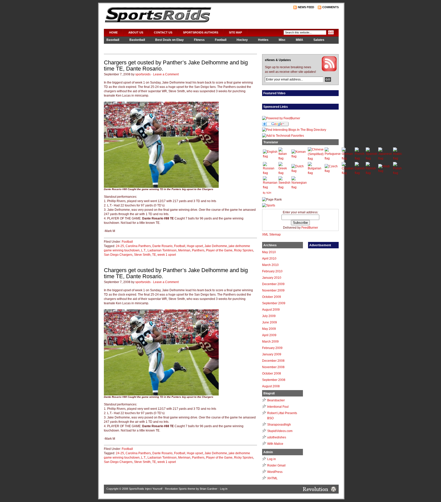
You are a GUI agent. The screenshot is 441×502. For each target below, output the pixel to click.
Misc (282, 40)
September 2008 (273, 380)
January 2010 (271, 277)
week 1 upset (166, 254)
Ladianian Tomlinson (162, 250)
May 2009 (269, 329)
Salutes (318, 40)
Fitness (199, 40)
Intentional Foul (278, 406)
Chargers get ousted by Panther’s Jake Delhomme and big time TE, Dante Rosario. (176, 65)
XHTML (272, 478)
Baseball (112, 40)
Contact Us (163, 32)
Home (113, 32)
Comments (330, 7)
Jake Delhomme (215, 246)
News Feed (306, 7)
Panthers (198, 250)
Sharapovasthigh (279, 424)
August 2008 (271, 386)
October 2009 (271, 297)
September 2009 (273, 303)
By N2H (267, 193)
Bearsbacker (276, 400)
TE (154, 254)
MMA (299, 40)
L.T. (143, 250)
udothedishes (276, 437)
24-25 (120, 246)
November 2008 (273, 367)
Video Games (116, 47)
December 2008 (273, 361)
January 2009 (271, 354)
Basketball (137, 40)
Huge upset (195, 246)
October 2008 (271, 373)
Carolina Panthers (138, 246)
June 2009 (269, 322)
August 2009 (271, 309)
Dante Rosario (162, 246)
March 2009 (270, 341)
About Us (135, 32)
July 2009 (269, 316)
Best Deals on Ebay (169, 40)
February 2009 (272, 348)
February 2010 (272, 271)
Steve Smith (142, 254)
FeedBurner (309, 227)
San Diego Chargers (118, 254)
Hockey (242, 40)
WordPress (275, 472)
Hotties (263, 40)
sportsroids (143, 74)
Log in (271, 459)
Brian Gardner (208, 488)
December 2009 (273, 284)
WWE (140, 47)
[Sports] (268, 205)
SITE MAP (235, 32)
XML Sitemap (271, 234)
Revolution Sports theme (180, 488)
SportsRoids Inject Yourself (145, 488)
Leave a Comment (166, 74)
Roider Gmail (276, 465)
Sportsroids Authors (200, 32)
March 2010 (270, 265)
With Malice (275, 444)
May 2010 (269, 252)
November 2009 (273, 290)
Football (220, 40)
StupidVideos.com (279, 431)
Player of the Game (219, 250)
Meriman (184, 250)
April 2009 (269, 335)
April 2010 (269, 258)
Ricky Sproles (243, 250)
